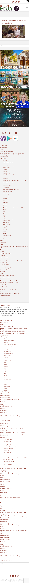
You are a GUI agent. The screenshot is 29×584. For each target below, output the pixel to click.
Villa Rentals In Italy (7, 235)
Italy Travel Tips (6, 196)
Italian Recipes (6, 193)
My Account (3, 249)
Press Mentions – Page (5, 253)
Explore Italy (3, 158)
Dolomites (5, 178)
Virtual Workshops (4, 264)
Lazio (4, 200)
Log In (1, 244)
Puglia (4, 211)
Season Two (3, 288)
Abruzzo (5, 160)
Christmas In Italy (7, 173)
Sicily (4, 217)
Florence (5, 184)
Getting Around (6, 187)
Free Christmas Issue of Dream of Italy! (9, 239)
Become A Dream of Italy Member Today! (9, 293)
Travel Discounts (4, 257)
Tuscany (5, 226)
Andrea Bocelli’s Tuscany (6, 269)
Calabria (5, 169)
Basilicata (5, 164)
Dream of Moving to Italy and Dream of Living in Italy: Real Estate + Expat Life (15, 181)
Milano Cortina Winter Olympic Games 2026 (13, 207)
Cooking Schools (6, 176)
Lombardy (5, 204)
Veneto (4, 231)
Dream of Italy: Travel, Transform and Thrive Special (12, 153)
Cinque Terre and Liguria (8, 175)
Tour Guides (6, 222)
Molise (4, 209)
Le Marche (5, 202)
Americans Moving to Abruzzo (7, 268)
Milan (4, 206)
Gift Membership (4, 240)
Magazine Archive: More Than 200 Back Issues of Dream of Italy (14, 247)
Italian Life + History (7, 191)
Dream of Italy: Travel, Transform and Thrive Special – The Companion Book (13, 155)
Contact (3, 510)
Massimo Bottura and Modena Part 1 (8, 280)
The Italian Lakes (6, 220)
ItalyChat (5, 198)
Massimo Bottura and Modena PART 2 (9, 282)
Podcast (2, 251)
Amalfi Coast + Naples (8, 162)
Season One (3, 284)
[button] (27, 7)
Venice (4, 233)
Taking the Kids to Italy (8, 218)
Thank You (2, 255)
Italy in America (6, 195)
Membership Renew (5, 295)
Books (1, 149)
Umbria (4, 228)
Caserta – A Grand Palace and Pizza (8, 275)
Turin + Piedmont (7, 224)
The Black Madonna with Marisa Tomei (9, 290)
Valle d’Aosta (6, 229)
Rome (4, 213)
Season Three (3, 286)
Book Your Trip (3, 147)
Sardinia (4, 215)
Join (2, 526)
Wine (4, 237)
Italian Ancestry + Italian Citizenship (11, 189)
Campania (5, 171)
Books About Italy (7, 167)
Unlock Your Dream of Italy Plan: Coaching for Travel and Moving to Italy (13, 261)
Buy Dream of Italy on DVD (6, 151)
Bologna (2, 273)
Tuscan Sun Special (4, 259)
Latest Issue (3, 242)
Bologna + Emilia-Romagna (9, 165)
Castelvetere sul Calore (5, 277)
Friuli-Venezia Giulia (7, 185)
